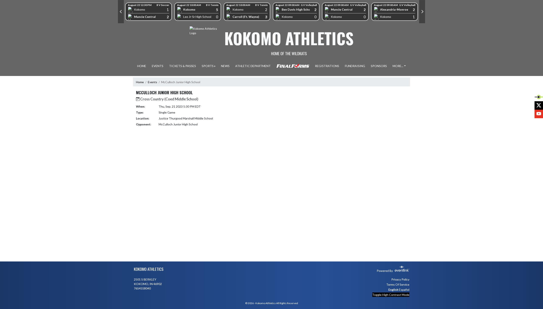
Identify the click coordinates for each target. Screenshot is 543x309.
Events (152, 82)
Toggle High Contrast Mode (390, 294)
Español (404, 289)
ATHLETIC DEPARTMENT (253, 66)
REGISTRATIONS (327, 66)
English (393, 289)
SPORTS (208, 66)
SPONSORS (379, 66)
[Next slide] (422, 11)
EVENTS (157, 66)
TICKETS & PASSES (182, 66)
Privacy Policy (400, 279)
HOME (141, 66)
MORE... (398, 66)
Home (140, 82)
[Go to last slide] (121, 11)
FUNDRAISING (355, 66)
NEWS (225, 66)
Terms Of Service (397, 284)
